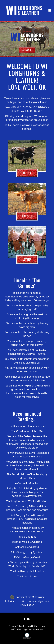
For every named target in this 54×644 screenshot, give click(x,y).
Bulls (8, 125)
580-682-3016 (35, 111)
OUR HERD (27, 173)
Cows (23, 125)
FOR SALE (27, 216)
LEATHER (27, 259)
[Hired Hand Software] (27, 637)
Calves (33, 125)
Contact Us (26, 50)
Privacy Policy (16, 626)
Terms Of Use (31, 626)
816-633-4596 (28, 107)
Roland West (12, 107)
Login (42, 626)
